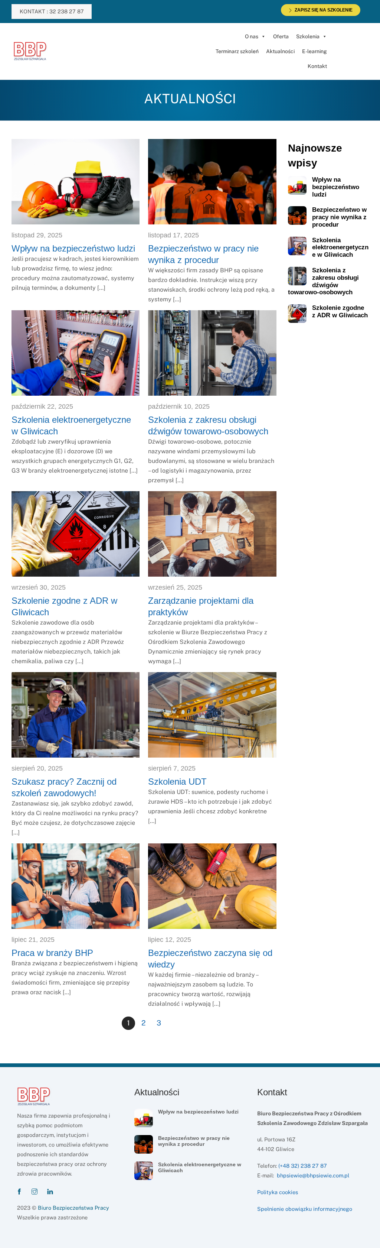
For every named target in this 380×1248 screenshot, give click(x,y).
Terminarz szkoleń (237, 51)
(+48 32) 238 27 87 (302, 1166)
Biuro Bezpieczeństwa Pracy (73, 1208)
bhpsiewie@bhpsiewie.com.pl (313, 1175)
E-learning (314, 51)
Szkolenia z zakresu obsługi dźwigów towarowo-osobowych (323, 281)
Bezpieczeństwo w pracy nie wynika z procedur (339, 217)
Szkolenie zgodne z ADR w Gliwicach (340, 311)
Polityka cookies (277, 1192)
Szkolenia (308, 36)
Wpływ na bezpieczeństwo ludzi (73, 248)
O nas (251, 36)
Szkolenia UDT (177, 782)
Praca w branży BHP (52, 953)
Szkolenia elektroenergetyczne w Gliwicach (340, 248)
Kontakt (317, 66)
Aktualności (280, 51)
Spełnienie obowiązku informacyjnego (304, 1209)
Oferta (281, 36)
